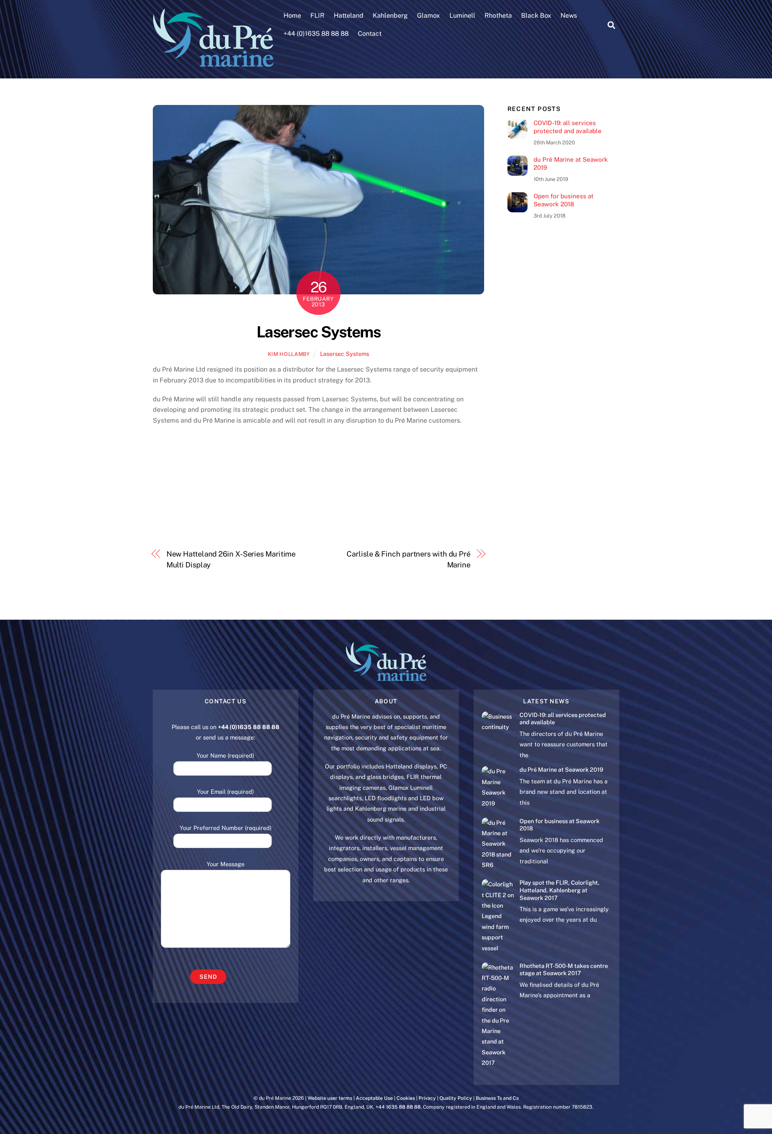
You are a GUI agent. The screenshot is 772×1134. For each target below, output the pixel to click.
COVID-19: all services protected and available (568, 126)
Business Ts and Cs (497, 1098)
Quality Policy (455, 1098)
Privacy (427, 1098)
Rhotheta (498, 15)
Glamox (428, 15)
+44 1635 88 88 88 (398, 1107)
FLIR (317, 15)
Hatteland (348, 15)
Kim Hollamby (289, 354)
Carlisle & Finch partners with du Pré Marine (408, 559)
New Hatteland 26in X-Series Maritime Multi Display (231, 559)
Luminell (462, 15)
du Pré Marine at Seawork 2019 (571, 163)
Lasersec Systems (318, 332)
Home (292, 15)
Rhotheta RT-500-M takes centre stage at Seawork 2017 (563, 969)
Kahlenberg (390, 15)
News (569, 15)
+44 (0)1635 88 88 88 (316, 33)
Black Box (536, 15)
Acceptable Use (374, 1098)
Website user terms (330, 1098)
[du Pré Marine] (213, 62)
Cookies (405, 1098)
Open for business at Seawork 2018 (563, 200)
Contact (370, 33)
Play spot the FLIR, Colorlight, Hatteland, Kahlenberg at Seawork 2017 (559, 890)
